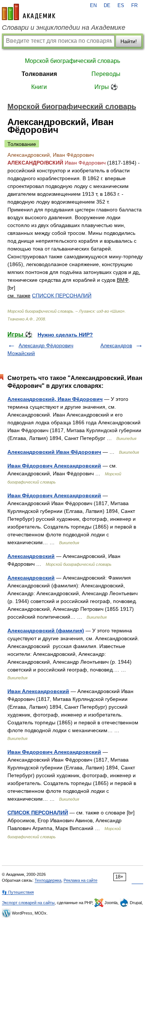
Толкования (39, 74)
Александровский (31, 556)
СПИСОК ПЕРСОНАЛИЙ (61, 296)
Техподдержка (48, 880)
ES (120, 5)
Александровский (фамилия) (45, 631)
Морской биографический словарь (72, 61)
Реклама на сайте (80, 880)
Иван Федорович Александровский (54, 752)
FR (134, 5)
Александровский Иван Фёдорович (54, 452)
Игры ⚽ (106, 87)
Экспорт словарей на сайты (28, 902)
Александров (116, 345)
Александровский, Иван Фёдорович (55, 399)
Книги (39, 87)
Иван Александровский (38, 691)
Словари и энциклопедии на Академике (63, 27)
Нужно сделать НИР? (65, 335)
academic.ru (28, 12)
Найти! (128, 41)
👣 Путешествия (18, 892)
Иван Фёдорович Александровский (54, 466)
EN (93, 5)
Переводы (105, 74)
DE (107, 5)
